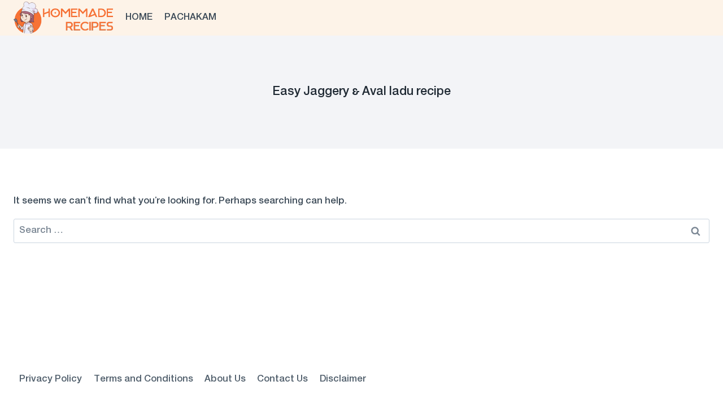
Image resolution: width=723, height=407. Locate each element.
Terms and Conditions (143, 379)
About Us (225, 379)
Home (139, 17)
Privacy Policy (50, 379)
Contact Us (282, 379)
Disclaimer (343, 379)
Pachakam (190, 17)
